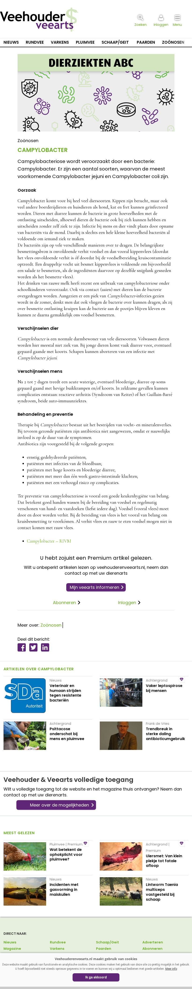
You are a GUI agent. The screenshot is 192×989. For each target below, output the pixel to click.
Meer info (171, 968)
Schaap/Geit (115, 42)
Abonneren (64, 602)
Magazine (12, 948)
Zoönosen (173, 42)
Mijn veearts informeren (94, 587)
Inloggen (127, 602)
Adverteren (152, 942)
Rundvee (35, 42)
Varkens (60, 42)
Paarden (146, 42)
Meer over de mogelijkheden (59, 805)
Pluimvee (85, 42)
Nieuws (11, 42)
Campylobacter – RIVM (49, 541)
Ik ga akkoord (96, 977)
